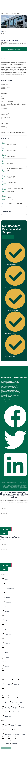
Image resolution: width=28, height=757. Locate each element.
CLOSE (4, 533)
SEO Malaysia (4, 483)
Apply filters (6, 747)
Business (6, 13)
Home (2, 13)
